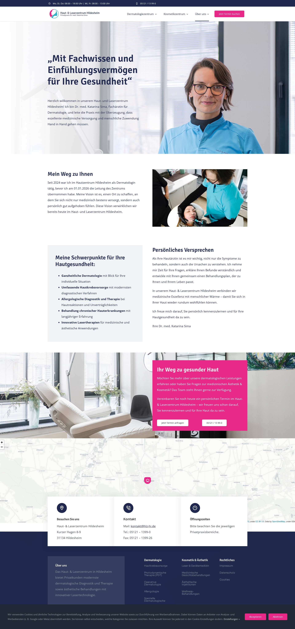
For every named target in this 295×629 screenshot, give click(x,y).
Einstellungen (231, 619)
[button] (147, 480)
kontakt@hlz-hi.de (143, 526)
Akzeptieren (255, 616)
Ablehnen (278, 616)
